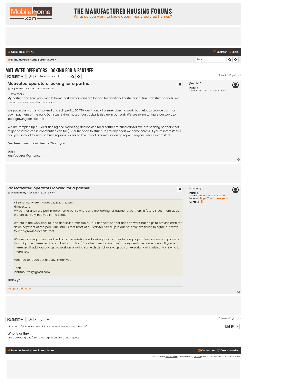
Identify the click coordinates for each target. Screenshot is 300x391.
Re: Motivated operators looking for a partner (49, 188)
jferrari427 (195, 83)
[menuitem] (30, 52)
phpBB (197, 356)
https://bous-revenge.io (214, 198)
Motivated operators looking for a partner (50, 70)
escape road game (19, 288)
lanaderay (195, 188)
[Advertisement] (123, 36)
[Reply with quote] (179, 84)
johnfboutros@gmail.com (25, 155)
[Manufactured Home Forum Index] (31, 13)
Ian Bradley (172, 356)
